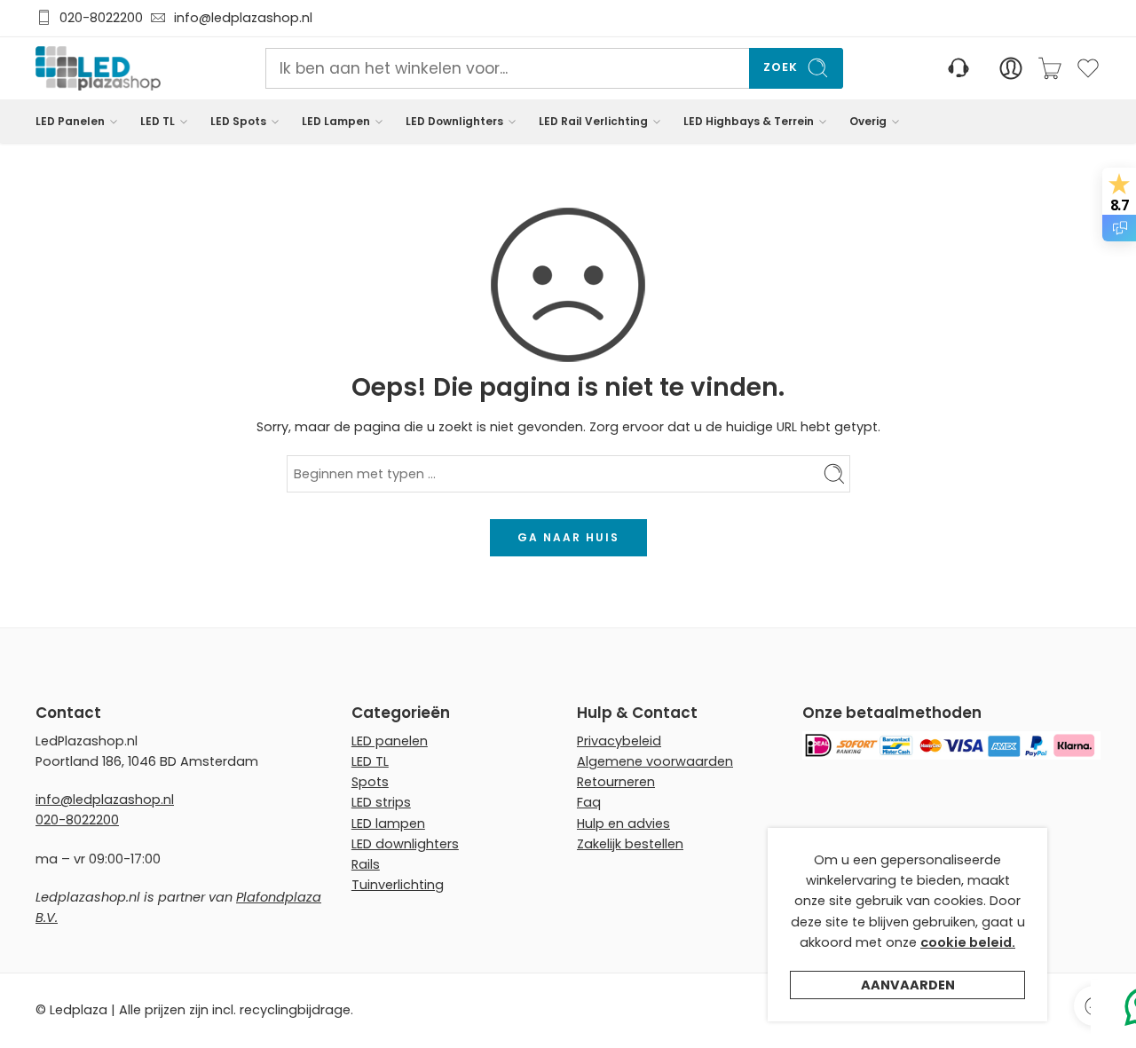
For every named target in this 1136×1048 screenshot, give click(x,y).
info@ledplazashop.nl (239, 19)
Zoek (780, 67)
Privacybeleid (619, 741)
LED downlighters (405, 844)
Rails (365, 864)
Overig (868, 121)
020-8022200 (101, 19)
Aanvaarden (908, 985)
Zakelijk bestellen (630, 844)
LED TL (157, 121)
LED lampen (388, 823)
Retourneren (616, 782)
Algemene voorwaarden (655, 761)
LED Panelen (70, 121)
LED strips (381, 802)
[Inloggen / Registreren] (1011, 68)
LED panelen (389, 741)
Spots (370, 782)
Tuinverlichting (397, 885)
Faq (589, 802)
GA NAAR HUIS (568, 537)
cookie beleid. (967, 942)
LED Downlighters (454, 121)
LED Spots (238, 121)
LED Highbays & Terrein (748, 121)
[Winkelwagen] (1049, 68)
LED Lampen (336, 121)
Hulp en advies (623, 823)
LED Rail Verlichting (593, 121)
